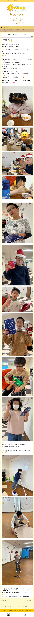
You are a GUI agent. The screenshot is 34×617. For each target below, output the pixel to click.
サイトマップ (8, 607)
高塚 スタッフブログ (26, 29)
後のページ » (30, 600)
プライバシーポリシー (24, 607)
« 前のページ (4, 600)
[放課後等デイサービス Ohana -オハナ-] (17, 12)
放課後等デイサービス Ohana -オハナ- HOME (11, 29)
